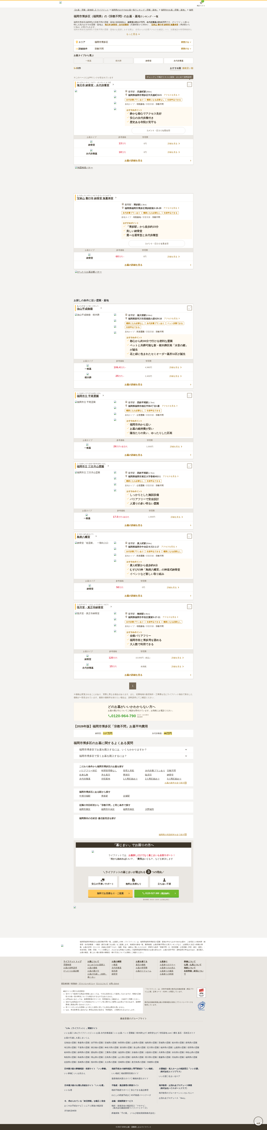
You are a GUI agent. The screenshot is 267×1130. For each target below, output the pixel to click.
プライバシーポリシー (86, 984)
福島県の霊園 (151, 1043)
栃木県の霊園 (178, 1043)
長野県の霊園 (193, 1047)
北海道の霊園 (70, 1043)
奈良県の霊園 (178, 1052)
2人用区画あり (152, 779)
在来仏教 (83, 775)
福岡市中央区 (108, 809)
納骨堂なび (153, 1033)
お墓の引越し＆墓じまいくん (76, 1038)
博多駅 (104, 796)
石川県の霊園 (153, 1047)
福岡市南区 (128, 809)
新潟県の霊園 (126, 1047)
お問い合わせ (114, 984)
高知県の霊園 (178, 1057)
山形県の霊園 (137, 1043)
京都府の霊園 (137, 1052)
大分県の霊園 (110, 1062)
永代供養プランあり (155, 770)
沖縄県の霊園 (153, 1062)
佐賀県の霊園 (70, 1062)
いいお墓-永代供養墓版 (102, 1033)
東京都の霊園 (97, 1047)
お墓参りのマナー (167, 965)
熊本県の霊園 (97, 1062)
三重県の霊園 (110, 1052)
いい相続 (115, 1073)
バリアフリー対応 (88, 770)
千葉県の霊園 (83, 1047)
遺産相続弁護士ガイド (121, 1078)
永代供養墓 (178, 61)
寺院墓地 (105, 779)
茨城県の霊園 (164, 1043)
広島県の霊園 (110, 1057)
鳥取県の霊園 (70, 1057)
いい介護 (163, 1076)
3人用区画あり (174, 779)
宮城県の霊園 (110, 1043)
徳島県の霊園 (137, 1057)
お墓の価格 (92, 968)
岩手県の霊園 (97, 1043)
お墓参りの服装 (166, 971)
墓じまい (91, 977)
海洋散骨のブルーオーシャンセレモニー (176, 1093)
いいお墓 (68, 1033)
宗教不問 (171, 770)
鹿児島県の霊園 (138, 1062)
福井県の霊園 (166, 1047)
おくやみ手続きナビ (73, 1106)
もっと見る (131, 34)
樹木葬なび (141, 1033)
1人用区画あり (130, 779)
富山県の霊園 (139, 1047)
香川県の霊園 (151, 1057)
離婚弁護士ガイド (140, 1078)
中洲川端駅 (84, 796)
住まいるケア (174, 1076)
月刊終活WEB (70, 1111)
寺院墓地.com (165, 1033)
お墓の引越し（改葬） (97, 974)
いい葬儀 (68, 1073)
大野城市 (149, 809)
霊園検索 (67, 965)
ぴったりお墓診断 (71, 971)
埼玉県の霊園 (70, 1047)
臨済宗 (148, 775)
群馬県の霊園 (191, 1043)
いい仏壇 (68, 1090)
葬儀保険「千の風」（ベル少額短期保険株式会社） (134, 1113)
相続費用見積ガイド (130, 1073)
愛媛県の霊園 (164, 1057)
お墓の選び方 (93, 971)
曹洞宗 (126, 775)
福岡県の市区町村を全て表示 (171, 835)
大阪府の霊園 (151, 1052)
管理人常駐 (128, 770)
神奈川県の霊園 (111, 1047)
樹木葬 (115, 971)
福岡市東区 (84, 809)
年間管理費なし (109, 770)
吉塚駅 (126, 796)
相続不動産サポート (120, 1090)
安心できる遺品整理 (139, 1090)
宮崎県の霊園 (124, 1062)
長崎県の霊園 (83, 1062)
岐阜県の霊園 (70, 1052)
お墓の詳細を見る (133, 160)
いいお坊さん (79, 1073)
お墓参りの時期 (166, 974)
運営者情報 (65, 984)
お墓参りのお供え (167, 968)
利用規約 (74, 984)
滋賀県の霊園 (124, 1052)
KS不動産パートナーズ (141, 1095)
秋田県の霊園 (124, 1043)
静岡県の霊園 (83, 1052)
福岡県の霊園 (191, 1057)
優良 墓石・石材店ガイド (184, 1033)
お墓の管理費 (141, 968)
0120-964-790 (123, 716)
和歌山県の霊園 (192, 1052)
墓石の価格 (140, 965)
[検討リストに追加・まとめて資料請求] (189, 84)
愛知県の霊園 (97, 1052)
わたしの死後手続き (120, 1095)
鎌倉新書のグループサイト (133, 1018)
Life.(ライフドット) (82, 1033)
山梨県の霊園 (180, 1047)
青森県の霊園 (83, 1043)
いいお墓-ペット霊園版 (124, 1033)
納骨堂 (148, 61)
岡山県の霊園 (97, 1057)
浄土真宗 (105, 775)
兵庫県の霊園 (164, 1052)
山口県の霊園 (124, 1057)
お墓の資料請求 (70, 968)
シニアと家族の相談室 (93, 1106)
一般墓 (115, 965)
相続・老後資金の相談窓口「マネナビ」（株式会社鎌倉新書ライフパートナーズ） (130, 1107)
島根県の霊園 (83, 1057)
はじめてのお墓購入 (96, 965)
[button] (158, 130)
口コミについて (102, 984)
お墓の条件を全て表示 (174, 783)
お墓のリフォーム (143, 971)
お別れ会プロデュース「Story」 (173, 1098)
